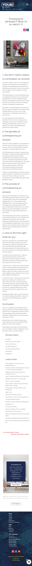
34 (22, 498)
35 (23, 498)
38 (27, 498)
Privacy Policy (12, 544)
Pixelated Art (9, 404)
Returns (11, 528)
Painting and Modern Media (13, 394)
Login (10, 519)
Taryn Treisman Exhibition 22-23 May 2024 (17, 376)
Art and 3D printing (11, 406)
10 (15, 496)
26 (11, 498)
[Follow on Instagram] (24, 30)
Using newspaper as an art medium (16, 409)
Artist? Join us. (13, 537)
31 (18, 498)
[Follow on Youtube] (19, 551)
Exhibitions (9, 353)
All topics (8, 339)
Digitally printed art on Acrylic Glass (16, 378)
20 (3, 498)
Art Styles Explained (11, 346)
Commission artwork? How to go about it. (17, 397)
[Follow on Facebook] (27, 30)
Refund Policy (13, 542)
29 (15, 498)
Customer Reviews (14, 522)
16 (23, 496)
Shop (10, 515)
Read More (16, 484)
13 (19, 496)
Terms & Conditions (14, 539)
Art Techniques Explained (13, 349)
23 (7, 498)
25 (10, 498)
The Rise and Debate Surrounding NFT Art (17, 418)
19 (27, 496)
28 (14, 498)
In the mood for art (11, 344)
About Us (11, 536)
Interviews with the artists (13, 341)
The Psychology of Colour (13, 399)
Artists (10, 517)
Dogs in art (9, 392)
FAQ (10, 526)
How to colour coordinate (13, 381)
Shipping (11, 530)
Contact (11, 531)
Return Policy (12, 541)
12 (18, 496)
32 (19, 498)
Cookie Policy (12, 546)
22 (6, 498)
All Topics (16, 503)
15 (22, 496)
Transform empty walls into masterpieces (17, 401)
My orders (11, 520)
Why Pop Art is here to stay (13, 411)
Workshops (9, 351)
